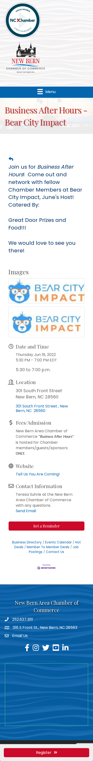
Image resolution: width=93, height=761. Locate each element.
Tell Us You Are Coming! (38, 474)
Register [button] (44, 752)
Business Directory (27, 542)
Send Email (26, 511)
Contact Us (55, 552)
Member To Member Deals (48, 547)
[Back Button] (11, 159)
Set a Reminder (46, 525)
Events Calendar (58, 542)
